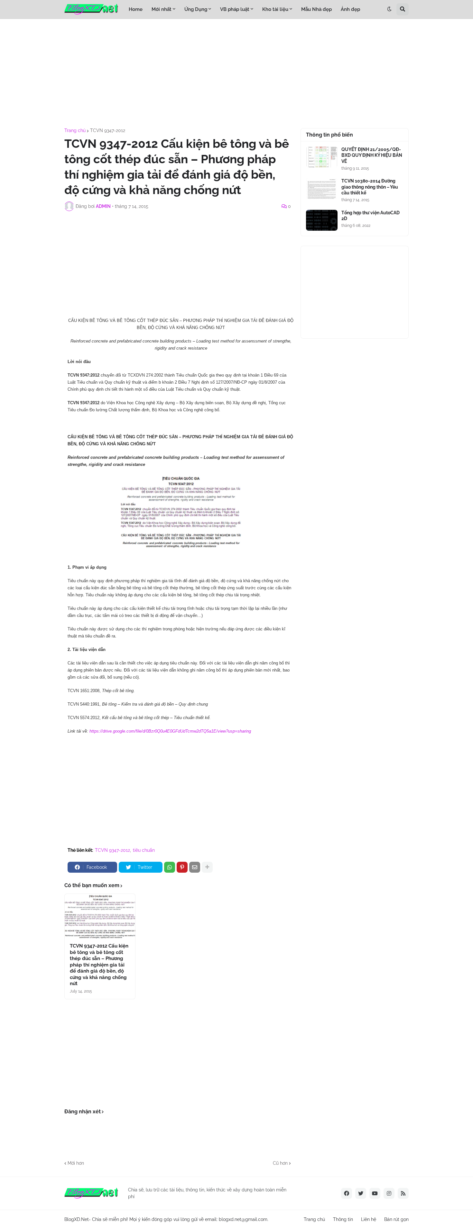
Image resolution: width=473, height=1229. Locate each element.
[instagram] (389, 1193)
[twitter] (360, 1193)
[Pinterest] (182, 867)
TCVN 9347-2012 (107, 130)
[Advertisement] (236, 74)
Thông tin (343, 1219)
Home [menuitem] (136, 9)
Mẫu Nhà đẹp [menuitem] (316, 9)
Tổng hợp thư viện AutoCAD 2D (370, 215)
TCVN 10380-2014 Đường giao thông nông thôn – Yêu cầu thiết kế (369, 186)
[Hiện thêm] (207, 867)
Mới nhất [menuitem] (162, 9)
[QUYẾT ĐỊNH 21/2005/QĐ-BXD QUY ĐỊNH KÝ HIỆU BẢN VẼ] (322, 157)
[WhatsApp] (169, 867)
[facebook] (346, 1193)
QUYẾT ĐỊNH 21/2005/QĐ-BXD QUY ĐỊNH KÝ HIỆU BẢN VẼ (371, 155)
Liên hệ (368, 1219)
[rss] (403, 1193)
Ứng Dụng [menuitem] (195, 9)
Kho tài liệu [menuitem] (275, 9)
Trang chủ (75, 130)
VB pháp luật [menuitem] (234, 9)
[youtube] (374, 1193)
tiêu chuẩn (144, 850)
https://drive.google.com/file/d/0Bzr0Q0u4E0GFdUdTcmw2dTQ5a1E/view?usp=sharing (170, 731)
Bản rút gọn (396, 1219)
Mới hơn (76, 1163)
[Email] (194, 867)
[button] (389, 9)
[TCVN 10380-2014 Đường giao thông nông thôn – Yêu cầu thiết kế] (322, 188)
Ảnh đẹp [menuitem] (350, 9)
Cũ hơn (280, 1163)
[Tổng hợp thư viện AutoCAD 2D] (322, 220)
